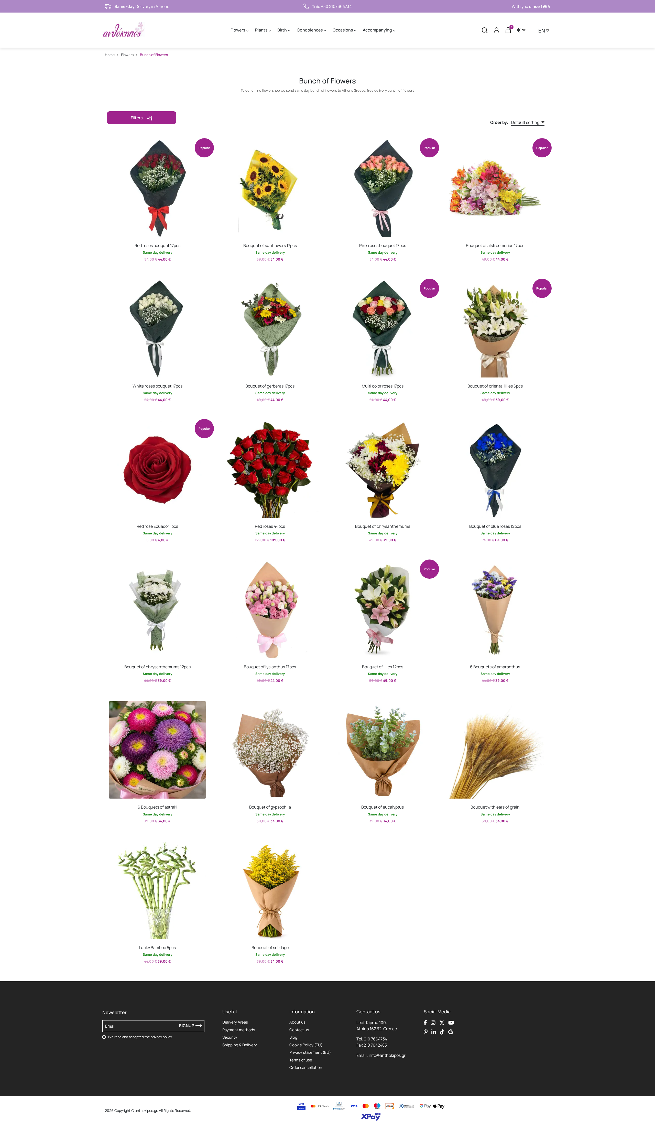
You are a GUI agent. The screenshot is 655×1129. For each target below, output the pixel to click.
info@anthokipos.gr (387, 1055)
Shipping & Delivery (239, 1045)
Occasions (343, 30)
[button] (111, 143)
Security (229, 1037)
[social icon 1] (425, 1022)
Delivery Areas (235, 1022)
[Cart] (508, 30)
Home (110, 54)
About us (297, 1022)
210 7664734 (375, 1039)
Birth (282, 30)
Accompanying (378, 30)
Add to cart (152, 271)
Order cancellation (305, 1067)
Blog (293, 1037)
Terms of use (300, 1060)
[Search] (485, 30)
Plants (261, 30)
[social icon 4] (451, 1022)
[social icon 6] (433, 1032)
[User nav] (496, 30)
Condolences (310, 30)
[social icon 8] (450, 1032)
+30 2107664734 (336, 6)
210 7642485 (375, 1045)
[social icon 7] (442, 1032)
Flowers (238, 30)
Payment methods (238, 1030)
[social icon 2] (433, 1022)
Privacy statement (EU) (310, 1052)
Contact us (299, 1030)
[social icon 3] (441, 1022)
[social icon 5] (426, 1032)
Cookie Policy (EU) (305, 1045)
